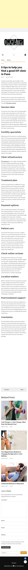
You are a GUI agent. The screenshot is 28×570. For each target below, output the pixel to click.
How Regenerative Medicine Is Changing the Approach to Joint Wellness (11, 454)
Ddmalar (14, 563)
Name (3, 520)
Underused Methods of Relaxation (12, 484)
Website (3, 534)
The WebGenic (20, 566)
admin (2, 77)
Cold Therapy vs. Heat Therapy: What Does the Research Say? (13, 423)
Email (3, 527)
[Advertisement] (14, 14)
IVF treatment (5, 161)
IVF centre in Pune (11, 103)
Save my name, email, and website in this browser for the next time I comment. (12, 542)
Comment (4, 500)
